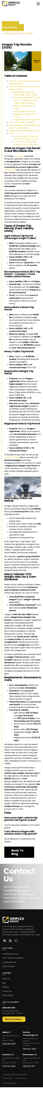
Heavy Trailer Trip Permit (24, 111)
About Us (6, 978)
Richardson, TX (30, 1054)
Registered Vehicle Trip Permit (27, 119)
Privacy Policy (20, 1078)
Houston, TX (7, 1054)
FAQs (11, 133)
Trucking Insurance (10, 954)
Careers (5, 987)
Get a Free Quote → (14, 1019)
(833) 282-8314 (8, 1008)
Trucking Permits (9, 962)
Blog (4, 983)
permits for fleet (11, 457)
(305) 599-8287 (9, 1044)
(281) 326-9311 (29, 1066)
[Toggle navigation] (38, 4)
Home (6, 33)
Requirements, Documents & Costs (25, 130)
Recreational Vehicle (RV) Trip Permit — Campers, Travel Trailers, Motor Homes (27, 100)
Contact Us (7, 991)
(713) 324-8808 (8, 1066)
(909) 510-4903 (29, 1049)
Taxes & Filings (8, 966)
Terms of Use (7, 1078)
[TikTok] (16, 941)
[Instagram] (10, 941)
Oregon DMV (10, 170)
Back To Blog (17, 852)
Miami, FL (6, 1032)
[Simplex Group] (11, 3)
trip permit (19, 156)
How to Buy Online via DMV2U (22, 122)
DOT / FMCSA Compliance (13, 958)
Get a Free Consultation (10, 26)
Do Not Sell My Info (9, 1083)
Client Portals (7, 995)
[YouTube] (4, 941)
